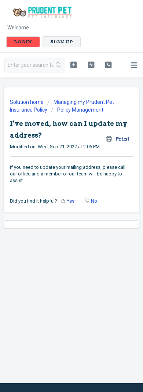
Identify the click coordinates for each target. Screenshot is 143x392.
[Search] (59, 65)
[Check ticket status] (91, 65)
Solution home (27, 102)
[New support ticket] (73, 65)
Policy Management (80, 110)
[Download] (58, 191)
